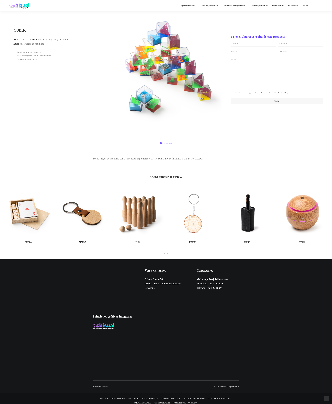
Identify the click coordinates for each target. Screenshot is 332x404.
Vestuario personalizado (210, 5)
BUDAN (192, 242)
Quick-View (51, 191)
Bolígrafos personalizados (146, 399)
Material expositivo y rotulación (234, 5)
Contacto (305, 5)
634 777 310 (216, 283)
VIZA (138, 242)
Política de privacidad (279, 93)
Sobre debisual (293, 5)
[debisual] (19, 5)
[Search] (321, 5)
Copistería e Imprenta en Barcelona (115, 399)
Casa (45, 39)
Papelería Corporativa (188, 5)
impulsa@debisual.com (216, 279)
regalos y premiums (59, 39)
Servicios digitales (278, 5)
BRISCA (28, 242)
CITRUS (302, 242)
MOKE (247, 242)
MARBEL (83, 242)
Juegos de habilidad (34, 43)
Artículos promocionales (260, 5)
